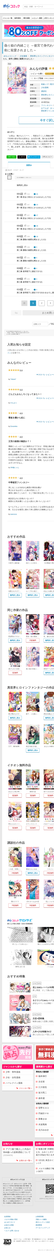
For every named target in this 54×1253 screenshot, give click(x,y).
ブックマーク (34, 157)
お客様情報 (40, 1216)
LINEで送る (11, 157)
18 (37, 237)
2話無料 (15, 795)
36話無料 (32, 905)
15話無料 (32, 640)
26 (37, 194)
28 (37, 226)
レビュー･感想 (37, 18)
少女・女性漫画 (13, 1077)
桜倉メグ (44, 84)
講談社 (44, 91)
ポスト (22, 157)
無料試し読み (15, 595)
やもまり (13, 403)
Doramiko (13, 426)
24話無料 (15, 873)
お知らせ (7, 1228)
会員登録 (7, 1216)
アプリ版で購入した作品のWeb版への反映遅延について (17, 1152)
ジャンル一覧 (7, 18)
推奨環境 (39, 1225)
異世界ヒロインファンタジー (42, 56)
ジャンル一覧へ (25, 1088)
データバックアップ (43, 1228)
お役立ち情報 (9, 1225)
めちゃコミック (10, 56)
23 (37, 205)
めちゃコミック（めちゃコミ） (45, 1250)
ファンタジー (46, 105)
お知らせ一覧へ (25, 1160)
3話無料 (33, 795)
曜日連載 (26, 18)
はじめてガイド (9, 1222)
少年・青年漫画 (13, 1072)
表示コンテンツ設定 (43, 1222)
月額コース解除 (41, 1219)
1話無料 (15, 673)
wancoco (13, 514)
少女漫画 (23, 56)
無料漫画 (17, 18)
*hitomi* (13, 379)
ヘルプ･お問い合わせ (11, 1231)
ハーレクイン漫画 (14, 1083)
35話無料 (15, 905)
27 (37, 215)
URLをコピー (47, 157)
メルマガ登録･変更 (11, 1219)
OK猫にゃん (14, 467)
